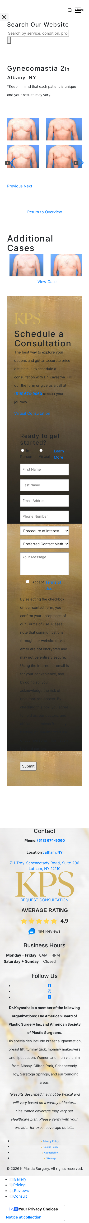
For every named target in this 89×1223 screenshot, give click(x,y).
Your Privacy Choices (38, 1209)
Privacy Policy (51, 1141)
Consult (20, 1196)
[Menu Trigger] (77, 10)
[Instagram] (49, 991)
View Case (46, 281)
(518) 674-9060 (51, 840)
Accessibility (51, 1152)
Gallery (20, 1179)
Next (28, 186)
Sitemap (51, 1158)
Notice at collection (24, 1217)
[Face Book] (49, 985)
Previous (15, 186)
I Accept (37, 582)
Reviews (21, 1190)
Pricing (19, 1184)
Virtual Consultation (32, 413)
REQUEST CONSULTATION (44, 899)
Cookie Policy (50, 1146)
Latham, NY (52, 852)
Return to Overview (44, 211)
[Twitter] (49, 997)
